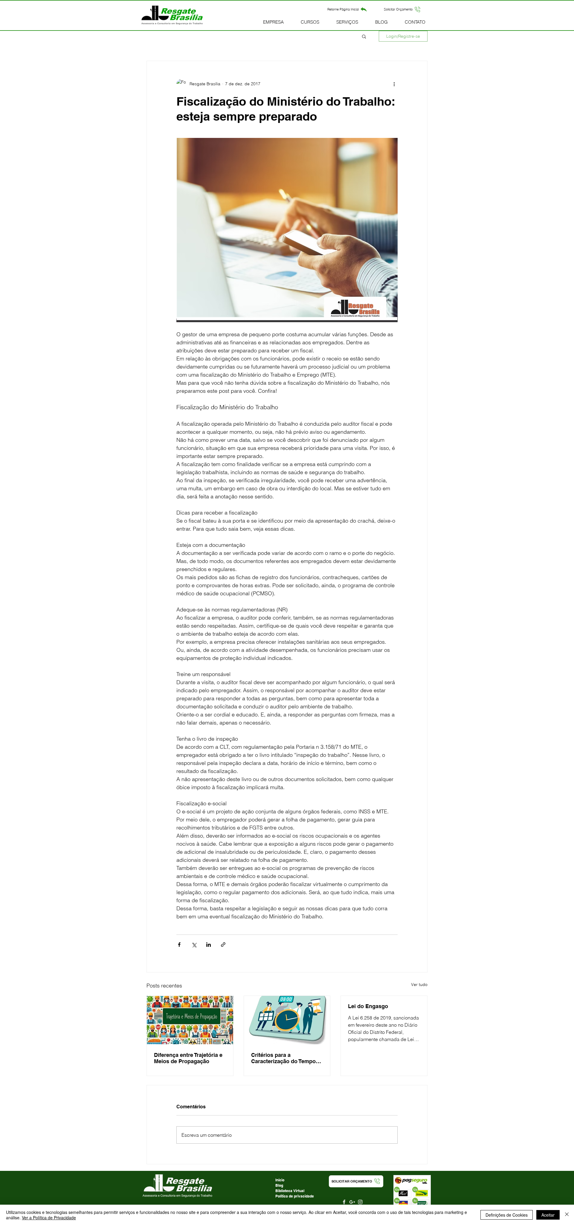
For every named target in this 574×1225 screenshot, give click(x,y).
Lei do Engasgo (368, 1006)
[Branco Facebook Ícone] (344, 1202)
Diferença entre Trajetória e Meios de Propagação (188, 1058)
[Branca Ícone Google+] (352, 1202)
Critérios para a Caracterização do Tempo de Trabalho (283, 1058)
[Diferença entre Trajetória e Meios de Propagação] (190, 1020)
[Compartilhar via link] (223, 944)
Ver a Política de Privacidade (49, 1218)
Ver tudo (419, 984)
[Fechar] (566, 1214)
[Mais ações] (394, 83)
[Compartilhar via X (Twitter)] (194, 944)
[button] (402, 9)
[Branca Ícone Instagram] (360, 1202)
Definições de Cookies (507, 1215)
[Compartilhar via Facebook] (179, 944)
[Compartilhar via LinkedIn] (208, 944)
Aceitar (548, 1215)
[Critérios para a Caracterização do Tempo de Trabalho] (287, 1020)
